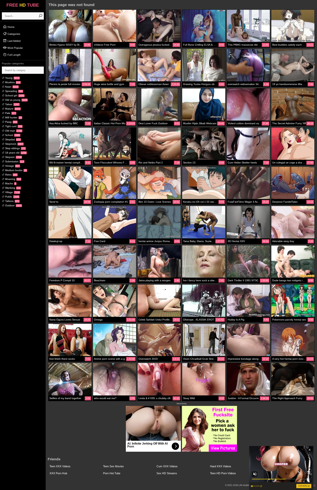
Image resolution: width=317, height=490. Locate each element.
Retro (10, 174)
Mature (12, 108)
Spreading (13, 91)
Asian (11, 86)
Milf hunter (13, 117)
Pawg (10, 121)
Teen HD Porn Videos (223, 473)
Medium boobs (15, 170)
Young (11, 77)
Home (10, 26)
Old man (13, 130)
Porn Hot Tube (111, 473)
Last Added (14, 40)
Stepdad (12, 139)
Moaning (12, 179)
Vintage (11, 165)
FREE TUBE (22, 5)
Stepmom (13, 143)
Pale (10, 113)
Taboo (11, 104)
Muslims (12, 82)
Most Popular (15, 47)
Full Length (14, 54)
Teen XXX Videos (60, 466)
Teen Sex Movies (113, 466)
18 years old (15, 152)
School (12, 135)
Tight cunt (13, 126)
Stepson (12, 157)
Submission (14, 161)
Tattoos (11, 201)
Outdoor (12, 205)
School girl (14, 95)
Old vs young (15, 99)
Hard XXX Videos (220, 466)
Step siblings (14, 148)
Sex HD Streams (166, 473)
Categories (13, 33)
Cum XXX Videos (167, 466)
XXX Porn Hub (58, 473)
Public (11, 196)
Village (12, 192)
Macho (10, 183)
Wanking (12, 187)
